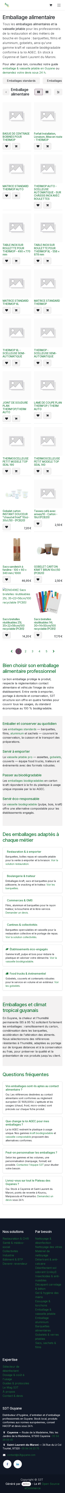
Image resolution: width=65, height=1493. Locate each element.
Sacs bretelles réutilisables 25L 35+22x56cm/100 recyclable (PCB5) (14, 624)
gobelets (55, 757)
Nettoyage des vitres (48, 1247)
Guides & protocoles (16, 1383)
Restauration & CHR (16, 1238)
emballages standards (22, 729)
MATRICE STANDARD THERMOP (47, 302)
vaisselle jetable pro (19, 757)
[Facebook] (7, 1464)
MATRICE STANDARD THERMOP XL (16, 302)
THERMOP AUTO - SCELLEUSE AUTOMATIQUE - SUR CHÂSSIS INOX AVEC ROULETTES (47, 193)
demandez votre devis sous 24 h (24, 72)
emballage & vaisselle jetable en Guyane (29, 68)
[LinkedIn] (18, 1464)
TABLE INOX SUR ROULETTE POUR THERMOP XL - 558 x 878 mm (46, 249)
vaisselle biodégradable (22, 804)
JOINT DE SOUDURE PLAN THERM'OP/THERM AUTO (15, 407)
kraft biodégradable (41, 1133)
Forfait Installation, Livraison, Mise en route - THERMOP (48, 137)
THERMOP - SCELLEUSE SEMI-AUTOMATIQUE (45, 353)
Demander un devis (17, 912)
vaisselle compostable (18, 1136)
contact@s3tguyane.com (21, 1454)
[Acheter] (16, 146)
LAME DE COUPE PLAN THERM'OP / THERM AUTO (48, 406)
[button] (7, 146)
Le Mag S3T (11, 1387)
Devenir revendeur (15, 1263)
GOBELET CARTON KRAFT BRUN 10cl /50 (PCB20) (47, 570)
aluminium (17, 733)
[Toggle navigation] (58, 5)
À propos (9, 1391)
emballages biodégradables (26, 780)
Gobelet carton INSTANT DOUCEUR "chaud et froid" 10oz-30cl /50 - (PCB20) (16, 515)
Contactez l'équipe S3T (30, 1164)
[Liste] (47, 92)
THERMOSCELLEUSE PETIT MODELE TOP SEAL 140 (47, 461)
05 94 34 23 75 (30, 1448)
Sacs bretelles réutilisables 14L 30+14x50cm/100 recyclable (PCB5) (45, 624)
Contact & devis (13, 1396)
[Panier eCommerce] (50, 5)
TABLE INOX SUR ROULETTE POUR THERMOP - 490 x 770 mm (16, 249)
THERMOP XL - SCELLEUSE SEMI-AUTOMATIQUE (14, 353)
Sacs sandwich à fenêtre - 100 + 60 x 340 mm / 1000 (15, 570)
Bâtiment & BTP (13, 1259)
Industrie (8, 1255)
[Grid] (38, 92)
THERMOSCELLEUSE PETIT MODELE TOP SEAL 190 (16, 461)
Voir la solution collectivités (21, 937)
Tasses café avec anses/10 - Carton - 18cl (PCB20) (45, 514)
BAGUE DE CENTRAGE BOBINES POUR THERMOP (16, 137)
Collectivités (10, 1251)
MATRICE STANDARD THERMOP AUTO (16, 188)
